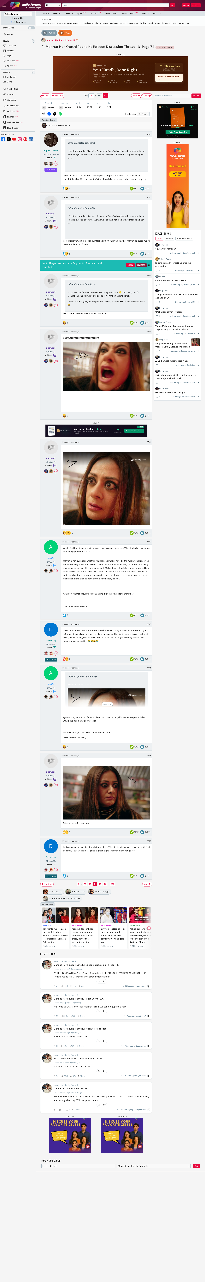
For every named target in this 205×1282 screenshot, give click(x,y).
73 (90, 884)
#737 (149, 624)
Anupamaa (163, 339)
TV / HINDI (47, 925)
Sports (10, 65)
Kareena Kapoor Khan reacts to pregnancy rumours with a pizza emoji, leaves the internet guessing (82, 935)
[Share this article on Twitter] (55, 114)
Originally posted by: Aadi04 (81, 142)
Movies (10, 50)
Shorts (10, 116)
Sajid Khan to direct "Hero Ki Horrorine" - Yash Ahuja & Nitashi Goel (175, 377)
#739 (149, 755)
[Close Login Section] (149, 265)
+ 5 (55, 164)
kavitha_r (191, 270)
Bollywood (163, 245)
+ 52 (55, 226)
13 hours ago (130, 986)
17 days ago (128, 1046)
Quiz (79, 13)
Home (10, 34)
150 (112, 884)
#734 (149, 331)
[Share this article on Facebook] (49, 114)
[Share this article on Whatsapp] (60, 114)
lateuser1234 (189, 397)
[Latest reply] (148, 986)
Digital (10, 55)
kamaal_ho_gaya (188, 351)
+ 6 (55, 571)
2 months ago (125, 1109)
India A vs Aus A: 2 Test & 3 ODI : (171, 280)
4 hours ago (179, 270)
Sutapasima (141, 1046)
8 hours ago (176, 284)
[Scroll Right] (149, 125)
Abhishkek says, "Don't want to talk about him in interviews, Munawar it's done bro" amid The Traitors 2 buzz (141, 935)
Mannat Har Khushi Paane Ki (61, 40)
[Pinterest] (25, 139)
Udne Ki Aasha (165, 259)
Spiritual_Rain (189, 284)
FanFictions (111, 13)
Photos (157, 13)
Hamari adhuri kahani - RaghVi (170, 392)
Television (11, 45)
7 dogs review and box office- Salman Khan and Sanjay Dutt (176, 296)
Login (186, 5)
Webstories (128, 13)
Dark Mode (8, 27)
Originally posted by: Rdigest (82, 284)
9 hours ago (180, 302)
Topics (69, 13)
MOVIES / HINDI (77, 925)
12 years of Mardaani (166, 248)
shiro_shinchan (140, 1109)
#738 (149, 668)
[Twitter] (9, 139)
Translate (21, 22)
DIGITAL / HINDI (136, 925)
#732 (149, 197)
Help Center (13, 128)
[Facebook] (3, 139)
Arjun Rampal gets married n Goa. (172, 361)
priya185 (191, 302)
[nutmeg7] (44, 107)
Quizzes (11, 111)
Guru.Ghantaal (189, 253)
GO (172, 5)
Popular (169, 238)
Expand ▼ (102, 981)
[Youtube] (14, 139)
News (6, 40)
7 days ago (131, 1016)
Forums (7, 72)
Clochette (191, 333)
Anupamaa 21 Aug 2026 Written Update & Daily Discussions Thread (172, 345)
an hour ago (175, 253)
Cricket (162, 276)
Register (196, 5)
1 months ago (129, 1076)
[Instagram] (20, 139)
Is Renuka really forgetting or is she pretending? (173, 265)
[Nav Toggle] (4, 5)
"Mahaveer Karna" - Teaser (168, 312)
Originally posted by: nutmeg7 (82, 676)
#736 (149, 542)
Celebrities (12, 89)
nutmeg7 (142, 1016)
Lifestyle (11, 60)
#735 (149, 442)
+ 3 (55, 653)
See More (7, 81)
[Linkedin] (31, 139)
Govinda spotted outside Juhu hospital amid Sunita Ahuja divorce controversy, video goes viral (113, 935)
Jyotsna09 (142, 1076)
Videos (10, 94)
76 (105, 884)
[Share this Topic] (43, 114)
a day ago (180, 365)
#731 (149, 134)
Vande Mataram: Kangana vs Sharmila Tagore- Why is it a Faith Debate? (174, 328)
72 (85, 884)
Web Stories (13, 122)
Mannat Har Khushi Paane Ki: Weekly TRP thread (80, 1028)
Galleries (11, 100)
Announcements (184, 238)
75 (100, 884)
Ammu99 (142, 986)
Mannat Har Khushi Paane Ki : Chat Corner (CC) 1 (80, 998)
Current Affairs (165, 322)
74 (95, 884)
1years (50, 107)
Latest (159, 238)
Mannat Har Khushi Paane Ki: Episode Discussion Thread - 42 (86, 964)
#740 (149, 841)
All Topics (11, 77)
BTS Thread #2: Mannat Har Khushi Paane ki (78, 1058)
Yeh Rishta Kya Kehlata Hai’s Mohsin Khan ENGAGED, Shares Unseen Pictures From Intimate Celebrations (55, 935)
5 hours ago (173, 351)
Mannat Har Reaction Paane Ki (70, 1088)
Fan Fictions (13, 105)
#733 (149, 275)
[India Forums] (25, 5)
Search (196, 95)
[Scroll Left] (43, 125)
